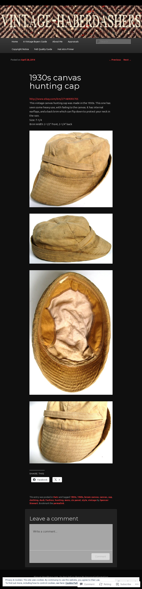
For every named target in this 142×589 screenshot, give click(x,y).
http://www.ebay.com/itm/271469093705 (53, 98)
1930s (73, 497)
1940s (80, 497)
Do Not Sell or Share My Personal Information (84, 577)
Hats (55, 497)
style (84, 500)
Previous (115, 60)
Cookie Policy (72, 583)
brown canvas (91, 497)
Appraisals (73, 41)
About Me (57, 41)
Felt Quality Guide (43, 49)
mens (67, 500)
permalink (59, 503)
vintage (92, 500)
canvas (103, 497)
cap (110, 497)
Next (127, 60)
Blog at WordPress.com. (46, 577)
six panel (76, 500)
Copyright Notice (20, 49)
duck (42, 500)
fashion (50, 500)
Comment (100, 556)
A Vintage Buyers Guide (35, 41)
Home (15, 41)
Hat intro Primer (66, 49)
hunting (59, 500)
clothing (33, 500)
